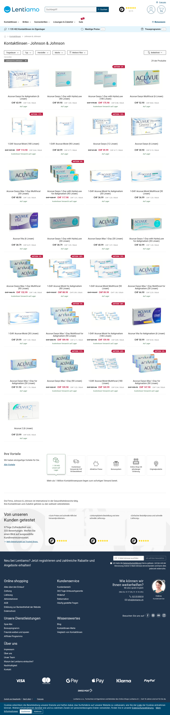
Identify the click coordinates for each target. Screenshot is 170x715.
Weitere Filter (77, 52)
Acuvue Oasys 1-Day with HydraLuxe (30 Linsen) (64, 240)
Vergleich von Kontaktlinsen (69, 632)
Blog (59, 624)
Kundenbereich (64, 586)
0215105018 (137, 596)
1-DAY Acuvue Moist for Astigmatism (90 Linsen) (64, 287)
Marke (57, 52)
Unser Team (9, 657)
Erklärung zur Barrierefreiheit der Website (22, 606)
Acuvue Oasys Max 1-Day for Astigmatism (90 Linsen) (146, 382)
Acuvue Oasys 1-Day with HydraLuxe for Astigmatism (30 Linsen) (146, 240)
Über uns (8, 653)
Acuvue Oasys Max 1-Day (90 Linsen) (64, 381)
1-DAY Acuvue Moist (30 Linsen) (23, 333)
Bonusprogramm (11, 628)
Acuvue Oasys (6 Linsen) (146, 144)
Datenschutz (9, 610)
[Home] (5, 36)
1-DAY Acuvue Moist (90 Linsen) (64, 144)
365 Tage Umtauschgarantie (70, 590)
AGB (6, 602)
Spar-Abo (8, 624)
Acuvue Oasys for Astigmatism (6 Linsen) (23, 97)
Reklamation (63, 598)
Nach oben (27, 699)
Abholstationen (11, 598)
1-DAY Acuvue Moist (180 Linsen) (23, 144)
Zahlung (8, 590)
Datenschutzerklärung (143, 707)
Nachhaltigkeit (10, 665)
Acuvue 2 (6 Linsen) (23, 428)
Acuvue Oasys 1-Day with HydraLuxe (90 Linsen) (64, 97)
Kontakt (7, 669)
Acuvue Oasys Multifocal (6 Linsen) (146, 96)
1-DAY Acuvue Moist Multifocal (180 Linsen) (105, 382)
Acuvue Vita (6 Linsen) (23, 239)
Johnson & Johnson (14, 60)
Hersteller (42, 52)
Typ (27, 52)
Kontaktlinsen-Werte (66, 628)
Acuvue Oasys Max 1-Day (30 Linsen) (105, 239)
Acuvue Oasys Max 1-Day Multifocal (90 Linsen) (24, 287)
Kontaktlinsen (15, 36)
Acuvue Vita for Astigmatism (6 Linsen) (146, 333)
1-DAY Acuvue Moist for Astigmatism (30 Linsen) (105, 192)
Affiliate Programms (13, 636)
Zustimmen (25, 711)
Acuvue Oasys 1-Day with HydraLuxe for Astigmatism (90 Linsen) (64, 192)
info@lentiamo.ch (135, 599)
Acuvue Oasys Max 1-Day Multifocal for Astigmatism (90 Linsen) (64, 334)
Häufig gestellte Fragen (67, 602)
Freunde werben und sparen (16, 632)
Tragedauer (11, 52)
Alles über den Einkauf (14, 586)
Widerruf (61, 594)
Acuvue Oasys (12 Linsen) (105, 144)
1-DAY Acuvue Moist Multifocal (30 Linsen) (146, 192)
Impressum (9, 649)
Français (162, 2)
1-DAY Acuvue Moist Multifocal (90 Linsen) (105, 287)
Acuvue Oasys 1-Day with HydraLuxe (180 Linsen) (105, 97)
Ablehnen (38, 711)
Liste (139, 705)
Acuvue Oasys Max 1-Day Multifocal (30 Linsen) (24, 192)
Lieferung (8, 594)
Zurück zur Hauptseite (12, 699)
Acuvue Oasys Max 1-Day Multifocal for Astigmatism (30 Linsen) (146, 287)
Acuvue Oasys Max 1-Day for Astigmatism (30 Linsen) (23, 382)
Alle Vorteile (9, 464)
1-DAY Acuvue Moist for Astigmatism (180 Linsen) (105, 334)
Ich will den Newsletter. (155, 558)
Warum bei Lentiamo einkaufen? (18, 661)
